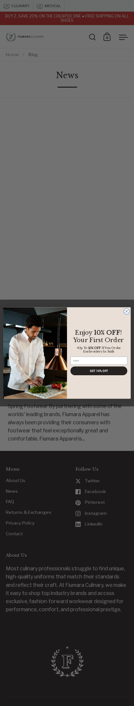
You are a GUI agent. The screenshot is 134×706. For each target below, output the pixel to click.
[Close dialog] (126, 312)
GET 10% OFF (99, 371)
